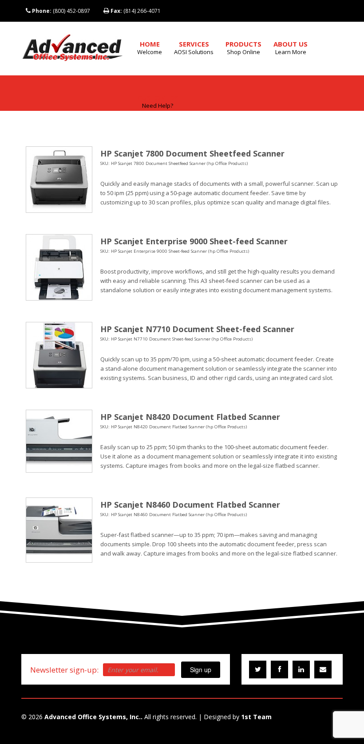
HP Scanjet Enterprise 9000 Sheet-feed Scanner (194, 241)
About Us (290, 47)
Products (243, 47)
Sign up (200, 669)
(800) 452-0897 (61, 11)
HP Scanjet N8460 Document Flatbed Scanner (190, 504)
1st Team (256, 717)
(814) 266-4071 (136, 11)
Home (149, 47)
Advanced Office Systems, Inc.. (93, 717)
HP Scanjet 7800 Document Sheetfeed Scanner (192, 153)
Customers (157, 101)
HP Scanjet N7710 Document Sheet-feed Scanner (197, 329)
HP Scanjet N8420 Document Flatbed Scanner (190, 416)
